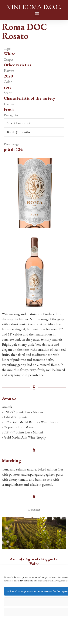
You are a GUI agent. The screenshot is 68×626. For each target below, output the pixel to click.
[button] (37, 13)
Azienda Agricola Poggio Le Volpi (34, 561)
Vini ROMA (34, 7)
